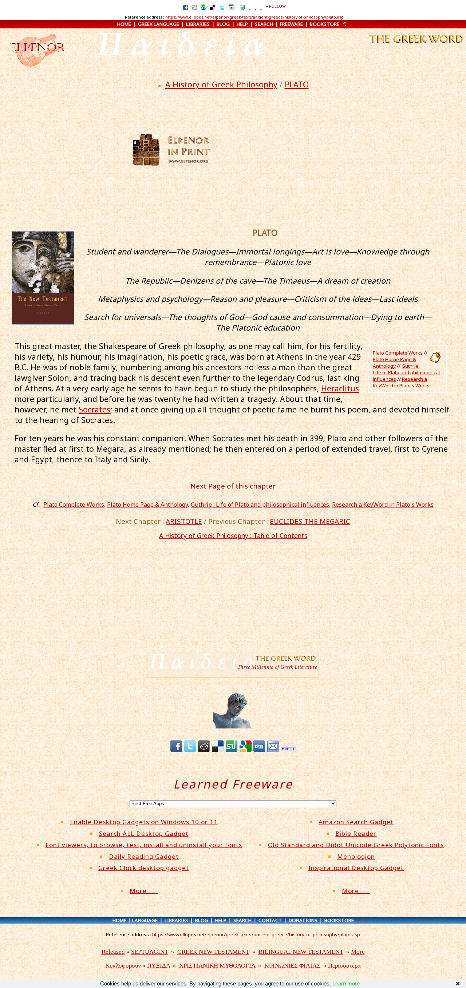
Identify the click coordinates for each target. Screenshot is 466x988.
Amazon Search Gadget (356, 822)
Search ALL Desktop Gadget (144, 833)
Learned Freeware (233, 784)
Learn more (346, 983)
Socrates (94, 409)
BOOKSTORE (324, 24)
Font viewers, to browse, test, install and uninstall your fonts (144, 845)
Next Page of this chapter (233, 485)
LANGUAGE (145, 920)
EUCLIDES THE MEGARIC (310, 521)
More (144, 890)
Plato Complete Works (398, 352)
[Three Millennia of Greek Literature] (415, 44)
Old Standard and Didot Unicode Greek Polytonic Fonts (356, 845)
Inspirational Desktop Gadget (356, 867)
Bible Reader (355, 833)
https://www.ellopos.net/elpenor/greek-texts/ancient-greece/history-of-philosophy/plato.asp (254, 17)
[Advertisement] (283, 150)
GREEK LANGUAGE (158, 24)
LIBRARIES (198, 24)
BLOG (223, 24)
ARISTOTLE (184, 521)
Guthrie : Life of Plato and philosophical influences (406, 372)
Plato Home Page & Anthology (394, 362)
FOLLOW (277, 6)
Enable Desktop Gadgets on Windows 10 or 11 (144, 822)
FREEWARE (291, 24)
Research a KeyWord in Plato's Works (401, 382)
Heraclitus (340, 388)
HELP (242, 24)
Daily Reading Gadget (144, 856)
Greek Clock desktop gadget (143, 867)
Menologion (356, 856)
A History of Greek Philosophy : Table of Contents (233, 535)
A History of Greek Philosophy (221, 84)
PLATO (297, 84)
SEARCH (264, 24)
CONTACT (270, 920)
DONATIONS (303, 920)
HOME (124, 24)
